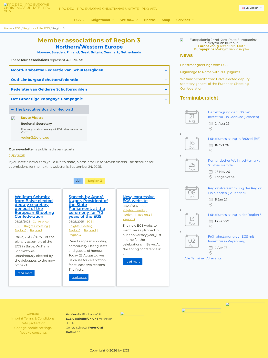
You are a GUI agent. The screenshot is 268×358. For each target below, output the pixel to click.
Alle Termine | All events (203, 258)
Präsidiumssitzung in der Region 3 (235, 215)
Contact (33, 314)
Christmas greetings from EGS (204, 65)
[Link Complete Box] (35, 238)
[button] (260, 8)
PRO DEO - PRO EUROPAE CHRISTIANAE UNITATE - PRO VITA (108, 9)
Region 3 (95, 181)
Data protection (33, 323)
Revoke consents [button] (33, 332)
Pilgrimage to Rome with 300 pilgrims (210, 72)
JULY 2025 (17, 155)
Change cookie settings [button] (33, 328)
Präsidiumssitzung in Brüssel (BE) (234, 139)
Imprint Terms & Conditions (33, 318)
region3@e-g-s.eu (35, 137)
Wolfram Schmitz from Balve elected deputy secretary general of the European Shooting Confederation (215, 83)
